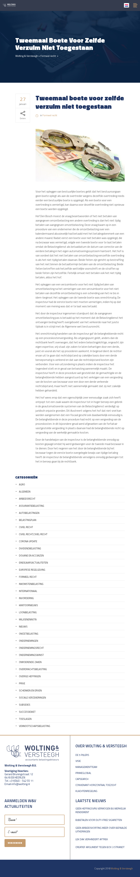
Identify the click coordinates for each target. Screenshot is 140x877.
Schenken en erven (30, 690)
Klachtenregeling (86, 791)
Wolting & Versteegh (26, 56)
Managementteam (86, 767)
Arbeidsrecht (27, 499)
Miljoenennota (28, 619)
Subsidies (24, 705)
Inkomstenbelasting (31, 584)
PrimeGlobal (83, 773)
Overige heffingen (30, 676)
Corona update (28, 541)
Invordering (26, 598)
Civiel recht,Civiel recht (33, 534)
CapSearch (81, 779)
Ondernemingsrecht (31, 648)
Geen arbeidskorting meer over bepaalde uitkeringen (101, 829)
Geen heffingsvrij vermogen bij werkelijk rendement (100, 810)
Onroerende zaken (30, 662)
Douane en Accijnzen (31, 555)
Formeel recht (48, 56)
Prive (22, 683)
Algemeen (24, 491)
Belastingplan (27, 520)
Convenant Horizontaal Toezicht (95, 785)
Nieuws (23, 626)
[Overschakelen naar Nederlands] (126, 5)
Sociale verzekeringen (32, 697)
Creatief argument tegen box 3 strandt (100, 847)
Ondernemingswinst (31, 655)
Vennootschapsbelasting (34, 726)
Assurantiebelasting (31, 506)
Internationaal (28, 591)
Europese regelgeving (32, 570)
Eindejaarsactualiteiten (33, 562)
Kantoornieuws (28, 605)
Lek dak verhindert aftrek (91, 839)
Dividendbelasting (30, 548)
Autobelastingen (29, 513)
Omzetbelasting (28, 633)
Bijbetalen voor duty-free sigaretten (98, 820)
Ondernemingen (28, 641)
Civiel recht (26, 527)
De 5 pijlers (82, 755)
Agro (22, 484)
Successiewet (27, 712)
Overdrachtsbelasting (33, 669)
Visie (78, 761)
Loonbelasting (28, 612)
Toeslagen (25, 719)
